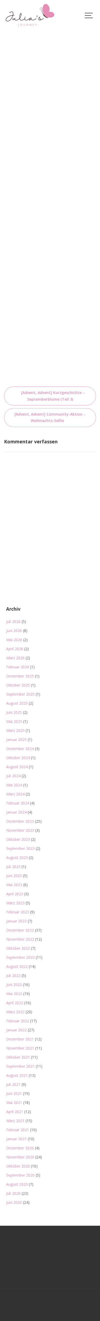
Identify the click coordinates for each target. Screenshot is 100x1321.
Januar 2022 (16, 1029)
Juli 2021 (13, 1084)
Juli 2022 (13, 975)
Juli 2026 (13, 621)
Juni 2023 (14, 875)
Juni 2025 (14, 712)
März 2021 (15, 1120)
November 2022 (20, 939)
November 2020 (20, 1157)
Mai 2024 (14, 784)
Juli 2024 (13, 775)
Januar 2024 (16, 812)
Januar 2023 (16, 921)
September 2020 (20, 1175)
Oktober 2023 (18, 839)
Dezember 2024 (20, 748)
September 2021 (20, 1066)
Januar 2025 (16, 739)
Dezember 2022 (20, 930)
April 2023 (14, 893)
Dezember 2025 (20, 676)
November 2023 (20, 830)
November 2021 (20, 1048)
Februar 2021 (17, 1129)
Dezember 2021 (20, 1039)
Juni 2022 (14, 984)
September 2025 (20, 694)
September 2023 (20, 848)
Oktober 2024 (18, 757)
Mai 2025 (14, 721)
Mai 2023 (14, 884)
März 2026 (15, 657)
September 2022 (20, 957)
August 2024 (17, 766)
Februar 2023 (17, 911)
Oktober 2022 (18, 948)
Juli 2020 (13, 1193)
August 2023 (17, 857)
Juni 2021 (14, 1093)
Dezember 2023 (20, 821)
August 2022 (17, 966)
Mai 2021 (14, 1102)
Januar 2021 (16, 1138)
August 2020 (17, 1184)
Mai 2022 (14, 993)
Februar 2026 (17, 666)
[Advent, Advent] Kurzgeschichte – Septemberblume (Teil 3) (53, 396)
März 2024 (15, 793)
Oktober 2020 (18, 1166)
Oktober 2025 (18, 685)
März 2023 (15, 902)
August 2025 (17, 703)
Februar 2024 (17, 803)
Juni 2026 (14, 630)
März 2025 (15, 730)
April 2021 (14, 1111)
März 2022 (15, 1011)
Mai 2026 (14, 639)
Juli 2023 (13, 866)
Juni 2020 (14, 1202)
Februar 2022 (17, 1020)
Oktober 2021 (18, 1057)
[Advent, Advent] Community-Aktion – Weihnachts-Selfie (50, 417)
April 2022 (14, 1002)
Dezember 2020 (20, 1147)
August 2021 (17, 1075)
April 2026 (14, 648)
